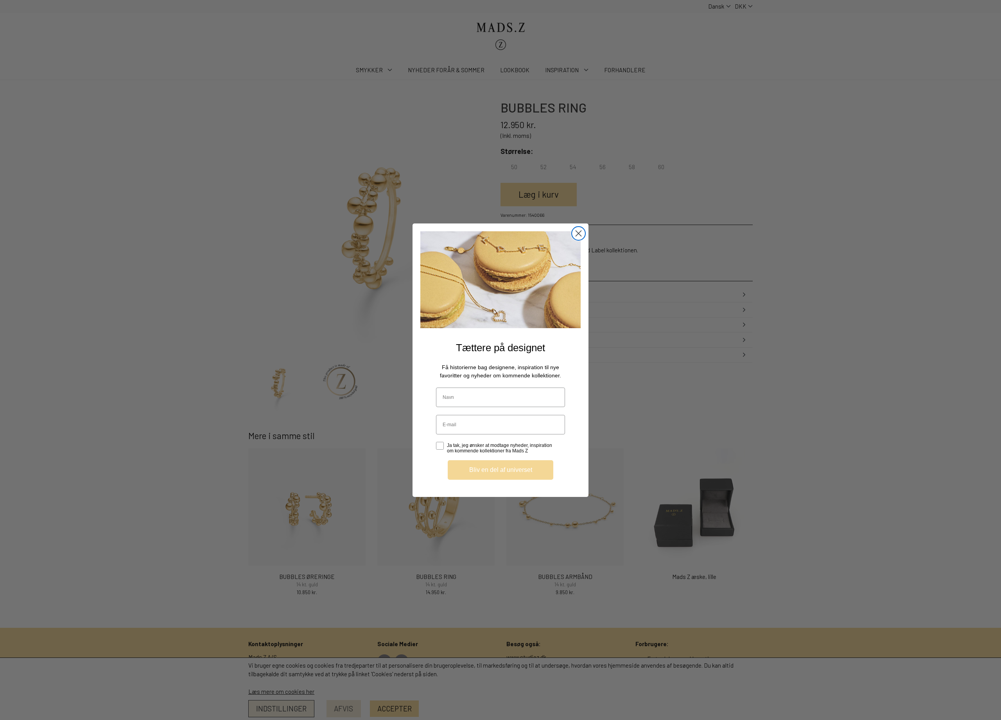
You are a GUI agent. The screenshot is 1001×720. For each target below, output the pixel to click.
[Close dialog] (578, 233)
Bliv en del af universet (500, 469)
